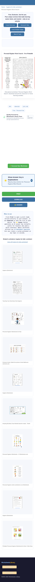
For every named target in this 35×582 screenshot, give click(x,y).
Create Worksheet (10, 25)
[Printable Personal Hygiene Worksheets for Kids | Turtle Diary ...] (17, 532)
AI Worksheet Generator (22, 229)
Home (3, 7)
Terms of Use (9, 567)
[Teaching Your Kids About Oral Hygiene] (17, 287)
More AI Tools (17, 34)
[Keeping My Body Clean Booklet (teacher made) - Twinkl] (17, 410)
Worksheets (8, 562)
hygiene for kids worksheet (14, 7)
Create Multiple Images (17, 29)
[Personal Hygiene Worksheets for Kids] (17, 318)
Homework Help (25, 25)
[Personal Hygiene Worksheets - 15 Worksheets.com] (17, 440)
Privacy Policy (9, 573)
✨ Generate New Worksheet (18, 166)
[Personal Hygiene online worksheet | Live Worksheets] (17, 471)
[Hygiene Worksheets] (17, 257)
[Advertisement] (17, 142)
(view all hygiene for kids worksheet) (17, 242)
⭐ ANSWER (18, 205)
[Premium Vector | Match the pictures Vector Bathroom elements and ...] (17, 349)
